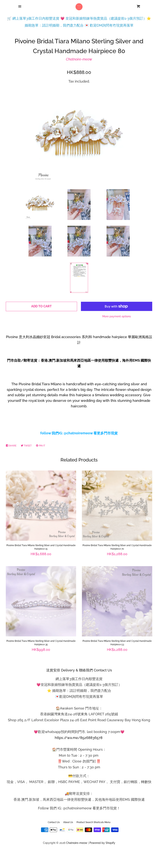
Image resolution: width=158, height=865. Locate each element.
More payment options (116, 316)
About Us (68, 822)
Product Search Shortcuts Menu (93, 822)
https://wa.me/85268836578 (79, 738)
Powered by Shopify (102, 842)
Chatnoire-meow (79, 59)
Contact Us (54, 822)
